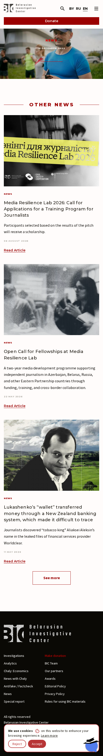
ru (78, 8)
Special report (14, 701)
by (71, 8)
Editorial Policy (55, 686)
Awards (50, 678)
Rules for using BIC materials (65, 701)
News (52, 40)
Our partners (54, 671)
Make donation (55, 656)
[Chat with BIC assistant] (91, 744)
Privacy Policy (55, 694)
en (85, 8)
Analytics (10, 663)
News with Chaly (15, 678)
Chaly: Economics (16, 671)
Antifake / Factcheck (18, 686)
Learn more (49, 735)
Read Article (14, 250)
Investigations (14, 656)
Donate (51, 21)
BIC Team (51, 663)
